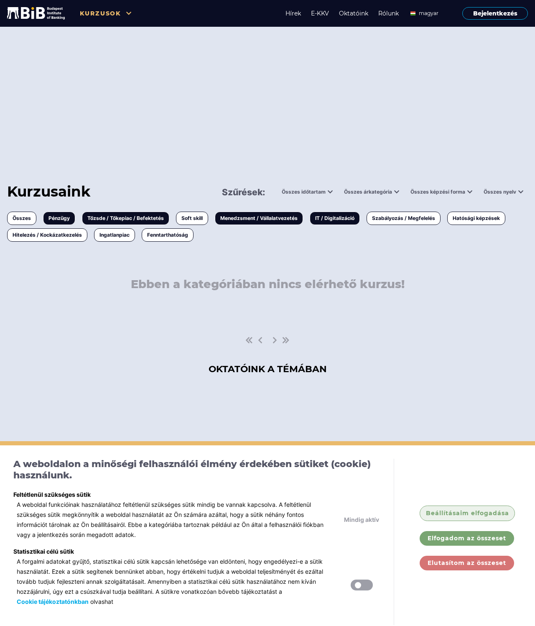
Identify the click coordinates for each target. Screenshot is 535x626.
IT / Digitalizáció (334, 218)
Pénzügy (59, 218)
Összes (22, 218)
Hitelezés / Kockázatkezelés (47, 235)
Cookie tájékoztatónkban (53, 601)
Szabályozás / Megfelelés (403, 218)
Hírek (293, 13)
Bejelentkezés (495, 13)
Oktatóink (353, 13)
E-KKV (320, 13)
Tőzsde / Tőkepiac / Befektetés (125, 218)
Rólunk (388, 13)
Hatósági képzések (476, 218)
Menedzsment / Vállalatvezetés (259, 218)
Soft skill (192, 218)
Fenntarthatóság (167, 235)
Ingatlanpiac (114, 235)
